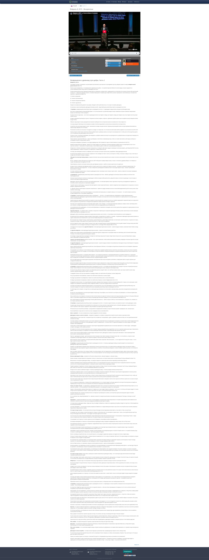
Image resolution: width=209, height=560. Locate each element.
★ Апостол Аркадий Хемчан (77, 67)
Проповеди (115, 1)
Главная (108, 1)
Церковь (130, 1)
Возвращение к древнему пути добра (79, 71)
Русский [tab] (75, 5)
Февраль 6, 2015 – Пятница (75, 75)
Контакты (137, 1)
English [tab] (83, 5)
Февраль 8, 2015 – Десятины (133, 75)
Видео (120, 1)
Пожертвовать (127, 551)
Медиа (124, 1)
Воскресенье (74, 63)
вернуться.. (136, 544)
